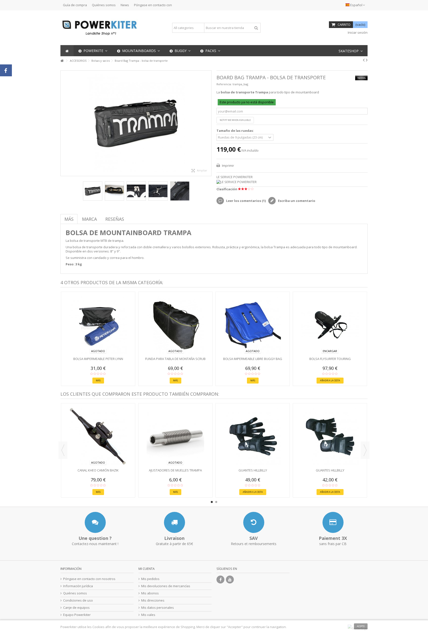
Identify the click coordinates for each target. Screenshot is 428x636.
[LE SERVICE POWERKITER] (292, 182)
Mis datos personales (157, 608)
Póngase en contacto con (153, 5)
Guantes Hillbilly (253, 470)
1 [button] (212, 502)
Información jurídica (78, 586)
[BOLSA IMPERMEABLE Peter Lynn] (98, 325)
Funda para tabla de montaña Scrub (175, 359)
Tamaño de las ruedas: (235, 131)
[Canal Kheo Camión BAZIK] (98, 436)
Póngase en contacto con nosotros (89, 579)
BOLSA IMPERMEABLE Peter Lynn (98, 359)
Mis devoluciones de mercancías (165, 586)
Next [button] (365, 450)
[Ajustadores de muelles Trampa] (175, 436)
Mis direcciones (152, 600)
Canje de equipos (76, 608)
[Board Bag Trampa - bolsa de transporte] (92, 191)
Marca (89, 219)
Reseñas (114, 219)
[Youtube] (230, 579)
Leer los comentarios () (245, 200)
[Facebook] (220, 579)
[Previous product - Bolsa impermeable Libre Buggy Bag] (364, 60)
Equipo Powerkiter (77, 615)
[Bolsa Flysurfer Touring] (330, 325)
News (125, 5)
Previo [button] (63, 123)
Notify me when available (235, 120)
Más (69, 219)
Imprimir (227, 165)
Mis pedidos (150, 579)
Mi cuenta (146, 568)
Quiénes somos (104, 5)
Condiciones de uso (78, 600)
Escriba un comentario (296, 200)
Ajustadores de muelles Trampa (175, 470)
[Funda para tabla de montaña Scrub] (175, 325)
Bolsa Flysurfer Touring (330, 359)
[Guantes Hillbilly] (252, 436)
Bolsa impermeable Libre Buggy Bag (252, 359)
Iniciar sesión (357, 32)
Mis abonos (150, 593)
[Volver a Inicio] (61, 61)
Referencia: (224, 84)
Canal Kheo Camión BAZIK (98, 470)
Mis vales (148, 615)
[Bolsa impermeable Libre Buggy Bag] (252, 325)
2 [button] (216, 502)
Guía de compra (75, 5)
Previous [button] (62, 450)
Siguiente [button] (208, 123)
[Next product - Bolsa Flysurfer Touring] (367, 60)
